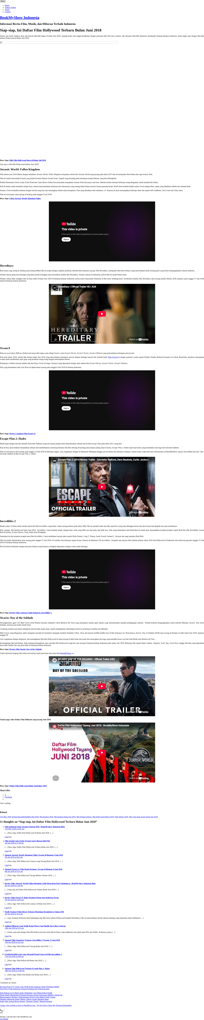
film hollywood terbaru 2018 (103, 817)
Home (7, 5)
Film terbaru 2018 (121, 817)
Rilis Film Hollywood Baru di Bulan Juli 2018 (27, 160)
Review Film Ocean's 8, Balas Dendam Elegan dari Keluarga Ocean (32, 898)
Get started (4, 1019)
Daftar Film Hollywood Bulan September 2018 (28, 786)
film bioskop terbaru (83, 817)
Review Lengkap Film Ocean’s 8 (22, 434)
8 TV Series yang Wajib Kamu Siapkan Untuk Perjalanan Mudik (29, 987)
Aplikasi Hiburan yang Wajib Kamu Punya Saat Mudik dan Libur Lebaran (35, 926)
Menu (3, 1)
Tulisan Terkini (10, 7)
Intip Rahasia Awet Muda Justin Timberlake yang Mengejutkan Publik (26, 993)
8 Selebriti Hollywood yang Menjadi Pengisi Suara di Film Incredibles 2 (33, 954)
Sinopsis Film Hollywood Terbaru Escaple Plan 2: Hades (27, 969)
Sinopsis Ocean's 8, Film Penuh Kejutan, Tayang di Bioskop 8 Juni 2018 (33, 869)
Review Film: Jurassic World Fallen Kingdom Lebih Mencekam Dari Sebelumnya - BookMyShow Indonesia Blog (50, 883)
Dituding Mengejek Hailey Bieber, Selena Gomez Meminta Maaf (24, 999)
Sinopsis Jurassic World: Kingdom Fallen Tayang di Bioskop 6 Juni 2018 (34, 855)
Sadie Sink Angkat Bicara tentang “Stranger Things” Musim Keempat (26, 1001)
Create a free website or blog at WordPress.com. (18, 1005)
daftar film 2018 (33, 817)
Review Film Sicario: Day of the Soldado (25, 649)
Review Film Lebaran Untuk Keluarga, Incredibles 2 (30, 613)
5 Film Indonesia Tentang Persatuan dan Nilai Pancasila (24, 989)
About (7, 10)
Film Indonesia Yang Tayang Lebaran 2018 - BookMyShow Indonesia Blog (35, 827)
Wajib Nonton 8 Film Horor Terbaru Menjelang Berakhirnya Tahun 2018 (34, 912)
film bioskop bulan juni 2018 (65, 817)
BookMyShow (65, 653)
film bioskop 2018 (46, 817)
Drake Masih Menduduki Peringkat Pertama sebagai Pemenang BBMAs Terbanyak (31, 995)
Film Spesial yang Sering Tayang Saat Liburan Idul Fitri (27, 841)
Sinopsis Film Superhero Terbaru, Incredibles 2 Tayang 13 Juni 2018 (32, 940)
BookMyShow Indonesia (19, 17)
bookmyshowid (17, 817)
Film (114, 357)
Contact (8, 12)
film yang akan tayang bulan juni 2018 (143, 817)
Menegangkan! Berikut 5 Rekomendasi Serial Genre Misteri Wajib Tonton (27, 997)
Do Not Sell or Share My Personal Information (54, 1005)
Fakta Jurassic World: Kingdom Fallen (25, 198)
